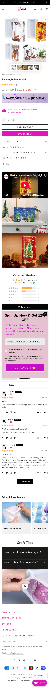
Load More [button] (25, 481)
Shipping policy (25, 681)
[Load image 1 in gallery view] (13, 67)
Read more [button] (24, 467)
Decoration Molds (14, 75)
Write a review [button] (25, 307)
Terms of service (11, 681)
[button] (35, 9)
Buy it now (25, 134)
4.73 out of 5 (31, 280)
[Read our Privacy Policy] (43, 356)
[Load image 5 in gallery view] (36, 67)
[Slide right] (46, 2)
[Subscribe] (47, 641)
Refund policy (27, 678)
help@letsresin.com (15, 653)
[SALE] (41, 9)
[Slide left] (4, 2)
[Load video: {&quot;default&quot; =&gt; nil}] (25, 586)
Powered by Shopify (13, 678)
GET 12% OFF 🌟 (25, 367)
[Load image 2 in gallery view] (19, 67)
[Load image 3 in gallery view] (25, 67)
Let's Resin (21, 675)
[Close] (45, 314)
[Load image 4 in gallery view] (30, 67)
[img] (7, 397)
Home (4, 75)
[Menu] (3, 9)
